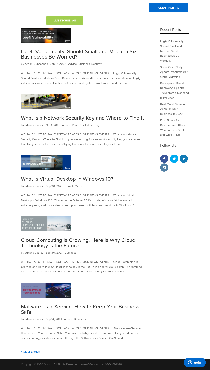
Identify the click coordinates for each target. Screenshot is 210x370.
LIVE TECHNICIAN (65, 20)
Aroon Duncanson (36, 64)
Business (84, 64)
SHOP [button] (136, 7)
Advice (72, 64)
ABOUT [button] (65, 7)
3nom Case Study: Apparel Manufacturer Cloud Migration (174, 72)
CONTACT (120, 7)
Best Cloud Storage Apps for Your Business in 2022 (172, 109)
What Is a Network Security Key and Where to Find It (82, 118)
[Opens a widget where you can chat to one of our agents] (194, 363)
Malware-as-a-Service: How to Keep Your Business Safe (80, 309)
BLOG (105, 7)
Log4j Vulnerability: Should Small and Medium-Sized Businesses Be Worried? (82, 54)
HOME (50, 7)
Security (96, 64)
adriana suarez (34, 125)
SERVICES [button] (85, 7)
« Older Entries (30, 351)
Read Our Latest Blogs (86, 125)
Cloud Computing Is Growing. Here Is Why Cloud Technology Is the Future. (78, 243)
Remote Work (73, 186)
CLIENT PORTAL (168, 7)
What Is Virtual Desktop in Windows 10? (67, 179)
